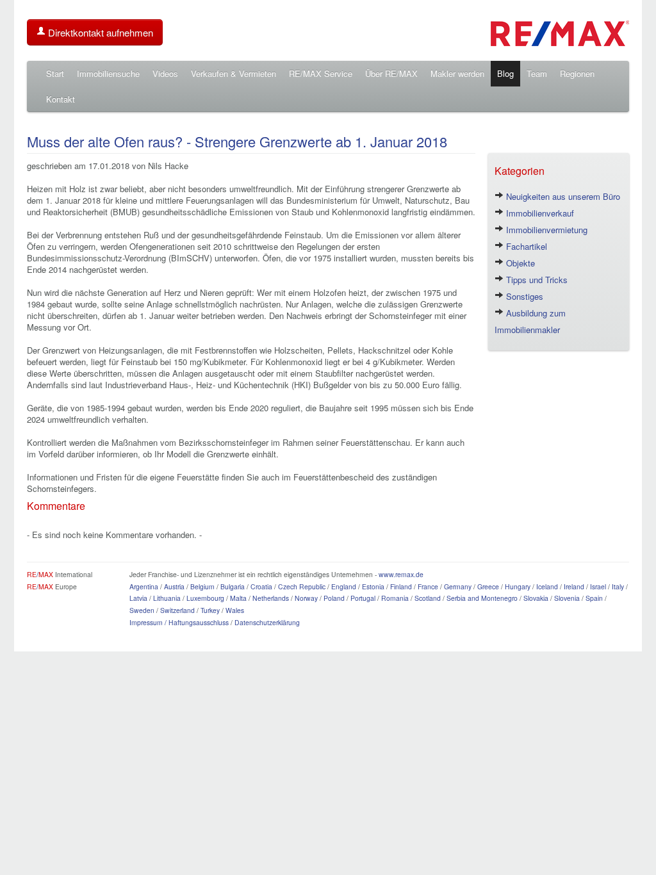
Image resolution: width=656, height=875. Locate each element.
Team (537, 73)
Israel (598, 586)
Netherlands (270, 598)
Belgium (202, 586)
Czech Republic (301, 586)
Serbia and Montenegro (482, 598)
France (428, 586)
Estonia (373, 586)
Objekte (519, 263)
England (343, 586)
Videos (165, 73)
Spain (594, 598)
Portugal (362, 598)
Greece (488, 586)
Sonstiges (523, 296)
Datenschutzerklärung (267, 622)
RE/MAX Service (320, 73)
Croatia (261, 586)
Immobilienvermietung (545, 230)
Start (55, 73)
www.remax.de (401, 574)
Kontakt (60, 99)
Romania (395, 598)
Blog (505, 73)
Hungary (517, 586)
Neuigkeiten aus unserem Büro (562, 196)
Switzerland (177, 610)
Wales (235, 610)
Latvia (138, 598)
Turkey (210, 610)
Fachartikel (525, 246)
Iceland (547, 586)
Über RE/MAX (391, 73)
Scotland (427, 598)
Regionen (577, 73)
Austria (174, 586)
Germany (458, 586)
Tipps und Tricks (536, 280)
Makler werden (457, 73)
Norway (306, 598)
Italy (618, 586)
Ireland (574, 586)
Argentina (143, 586)
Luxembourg (205, 598)
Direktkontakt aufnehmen (99, 32)
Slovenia (567, 598)
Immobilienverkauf (539, 213)
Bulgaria (232, 586)
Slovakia (535, 598)
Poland (334, 598)
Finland (401, 586)
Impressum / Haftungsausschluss (179, 622)
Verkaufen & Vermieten (233, 73)
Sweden (141, 610)
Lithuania (167, 598)
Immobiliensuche (108, 73)
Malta (238, 598)
